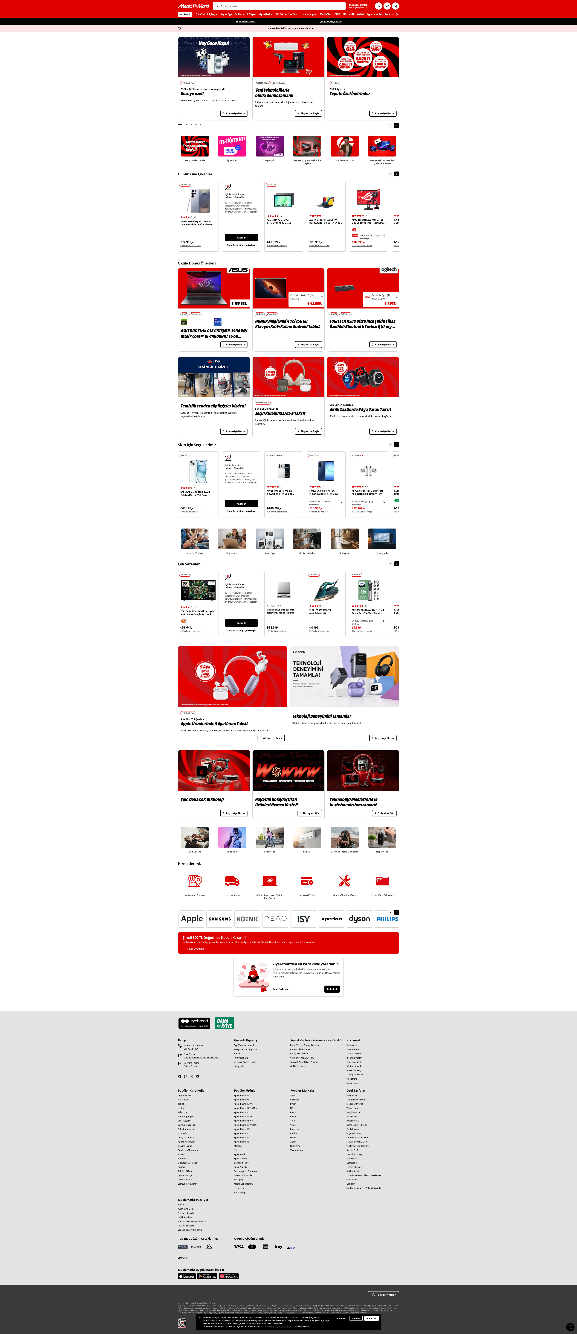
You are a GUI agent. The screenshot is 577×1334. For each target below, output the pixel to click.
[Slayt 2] (186, 124)
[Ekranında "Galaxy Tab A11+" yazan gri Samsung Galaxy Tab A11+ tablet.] (284, 200)
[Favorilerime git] (387, 6)
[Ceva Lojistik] (183, 1246)
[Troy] (278, 1246)
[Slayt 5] (200, 124)
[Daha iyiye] (224, 1023)
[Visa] (239, 1246)
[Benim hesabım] (378, 6)
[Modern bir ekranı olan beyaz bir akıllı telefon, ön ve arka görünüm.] (198, 471)
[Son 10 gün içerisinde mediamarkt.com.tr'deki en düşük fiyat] (384, 235)
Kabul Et (241, 237)
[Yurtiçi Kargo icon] (209, 1246)
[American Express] (265, 1246)
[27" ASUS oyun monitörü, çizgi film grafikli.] (368, 200)
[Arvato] (183, 1257)
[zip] (292, 1247)
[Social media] (181, 1076)
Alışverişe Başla (235, 113)
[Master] (252, 1246)
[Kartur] (196, 1246)
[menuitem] (200, 14)
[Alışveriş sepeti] (395, 6)
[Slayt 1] (180, 124)
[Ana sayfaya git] (193, 6)
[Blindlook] (194, 1023)
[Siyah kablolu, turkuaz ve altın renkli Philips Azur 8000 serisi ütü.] (326, 590)
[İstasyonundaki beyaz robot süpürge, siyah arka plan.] (284, 590)
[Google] (207, 1276)
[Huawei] (229, 1276)
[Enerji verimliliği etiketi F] (183, 621)
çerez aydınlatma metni (281, 1326)
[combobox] (282, 6)
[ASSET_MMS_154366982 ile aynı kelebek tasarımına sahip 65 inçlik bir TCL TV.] (198, 591)
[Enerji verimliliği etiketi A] (397, 501)
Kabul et (332, 989)
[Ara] (217, 6)
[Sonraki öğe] (396, 125)
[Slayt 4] (196, 124)
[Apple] (187, 1276)
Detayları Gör (311, 813)
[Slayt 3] (191, 124)
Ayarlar (356, 1318)
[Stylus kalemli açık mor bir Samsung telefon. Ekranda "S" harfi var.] (198, 201)
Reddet (341, 1318)
